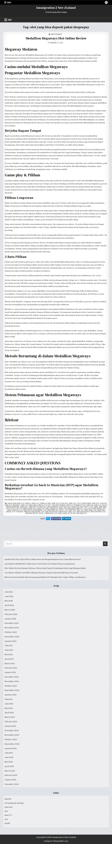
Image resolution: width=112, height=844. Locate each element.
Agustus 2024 (10, 695)
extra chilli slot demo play (69, 507)
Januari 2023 (10, 780)
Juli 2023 (9, 753)
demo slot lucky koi (99, 503)
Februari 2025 (11, 668)
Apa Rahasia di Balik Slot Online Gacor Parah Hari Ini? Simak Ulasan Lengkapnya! (40, 564)
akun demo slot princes (22, 503)
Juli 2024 (9, 699)
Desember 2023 (12, 730)
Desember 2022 (12, 784)
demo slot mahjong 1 (12, 505)
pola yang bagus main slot (73, 508)
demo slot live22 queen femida (80, 503)
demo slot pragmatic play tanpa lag (79, 505)
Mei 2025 (9, 654)
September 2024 (12, 690)
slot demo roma (87, 510)
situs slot (8, 807)
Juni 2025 (9, 650)
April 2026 (9, 605)
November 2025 (12, 628)
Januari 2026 (10, 619)
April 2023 (9, 766)
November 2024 (12, 681)
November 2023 (12, 735)
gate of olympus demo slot (26, 508)
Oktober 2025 (11, 632)
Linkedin (67, 518)
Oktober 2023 (11, 739)
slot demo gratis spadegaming (30, 510)
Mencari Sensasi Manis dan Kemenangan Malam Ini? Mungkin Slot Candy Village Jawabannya (45, 577)
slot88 (7, 823)
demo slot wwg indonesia (48, 507)
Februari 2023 (11, 775)
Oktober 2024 (11, 686)
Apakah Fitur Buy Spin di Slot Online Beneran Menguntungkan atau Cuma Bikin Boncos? (43, 559)
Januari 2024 (10, 726)
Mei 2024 (9, 708)
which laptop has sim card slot (75, 513)
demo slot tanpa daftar (29, 507)
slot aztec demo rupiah (93, 508)
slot (6, 811)
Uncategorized (56, 34)
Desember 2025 (12, 623)
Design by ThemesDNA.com (56, 841)
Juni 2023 (9, 757)
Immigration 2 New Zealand (56, 8)
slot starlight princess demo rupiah (26, 511)
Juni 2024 (9, 704)
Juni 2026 (9, 596)
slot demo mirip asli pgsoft (53, 510)
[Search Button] (106, 2)
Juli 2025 (9, 645)
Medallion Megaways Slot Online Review (56, 38)
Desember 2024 (12, 677)
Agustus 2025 (11, 641)
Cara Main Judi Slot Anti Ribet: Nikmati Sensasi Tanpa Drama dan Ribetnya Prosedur (41, 573)
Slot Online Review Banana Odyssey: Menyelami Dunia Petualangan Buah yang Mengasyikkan (45, 568)
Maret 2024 (10, 717)
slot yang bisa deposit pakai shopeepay (87, 511)
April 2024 (9, 713)
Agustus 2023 (11, 748)
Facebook (57, 518)
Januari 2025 (10, 672)
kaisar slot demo (56, 508)
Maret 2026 (10, 610)
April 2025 (9, 659)
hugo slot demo (43, 508)
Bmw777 (8, 815)
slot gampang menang (14, 803)
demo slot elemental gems (41, 503)
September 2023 (12, 744)
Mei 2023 (9, 762)
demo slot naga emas (29, 505)
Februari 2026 (11, 614)
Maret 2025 (10, 663)
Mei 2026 (9, 601)
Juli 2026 (9, 592)
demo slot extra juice (60, 503)
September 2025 (12, 637)
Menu (9, 2)
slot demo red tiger (72, 510)
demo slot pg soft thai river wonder (51, 505)
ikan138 (8, 799)
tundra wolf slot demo (53, 513)
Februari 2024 (11, 722)
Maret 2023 (10, 771)
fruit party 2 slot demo (89, 507)
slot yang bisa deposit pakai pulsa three (56, 511)
